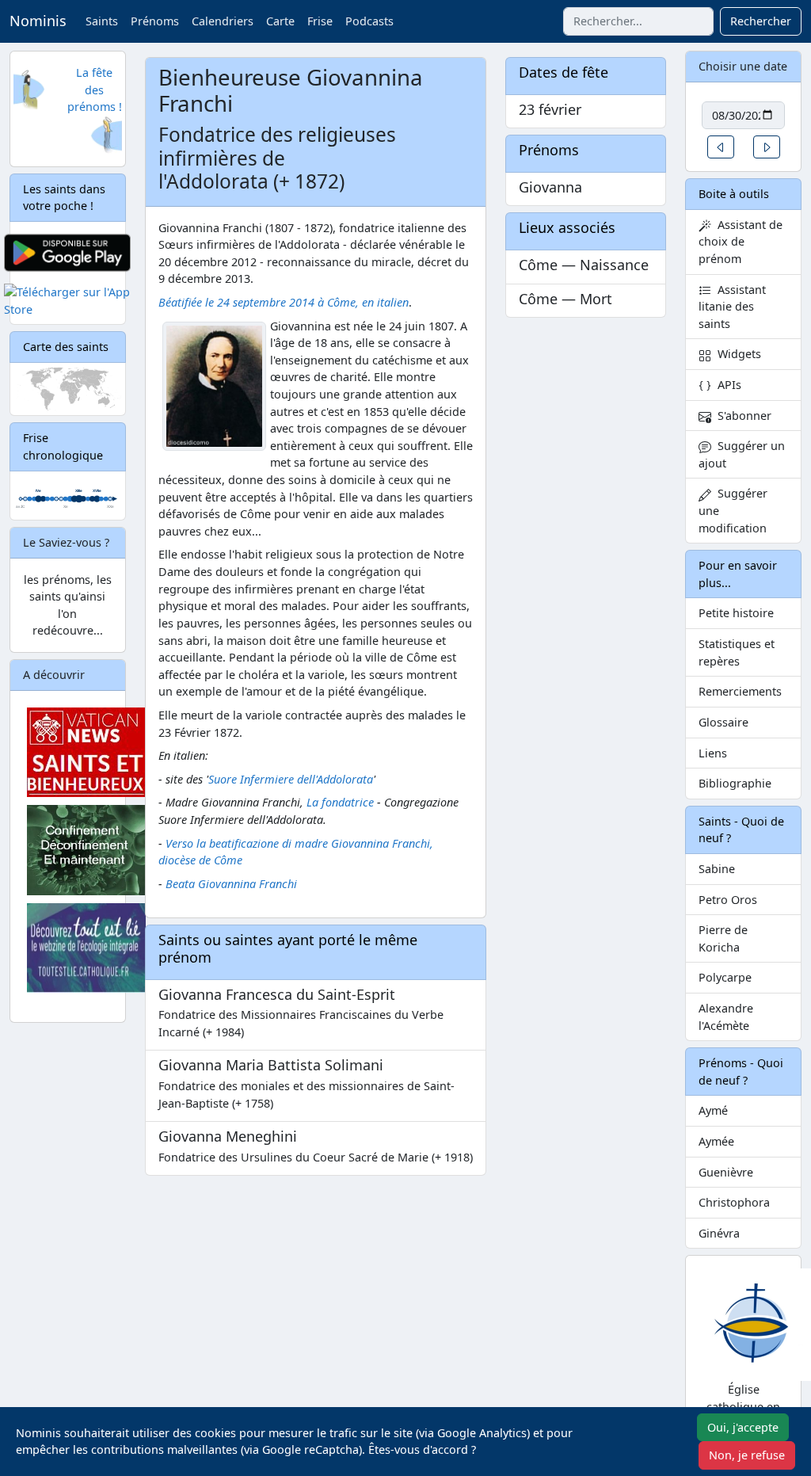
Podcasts (369, 21)
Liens (713, 753)
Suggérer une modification (733, 510)
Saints (102, 21)
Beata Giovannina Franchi (231, 883)
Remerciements (740, 691)
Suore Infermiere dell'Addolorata (290, 779)
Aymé (713, 1110)
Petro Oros (728, 899)
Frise (320, 21)
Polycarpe (725, 977)
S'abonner (741, 415)
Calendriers (222, 21)
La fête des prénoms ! (94, 89)
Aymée (716, 1141)
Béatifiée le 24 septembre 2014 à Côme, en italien (283, 302)
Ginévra (719, 1233)
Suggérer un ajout (742, 454)
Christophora (734, 1202)
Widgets (736, 353)
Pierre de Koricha (723, 938)
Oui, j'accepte (743, 1427)
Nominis (38, 20)
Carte (280, 21)
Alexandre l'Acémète (726, 1017)
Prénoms (155, 21)
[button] (720, 146)
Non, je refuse (747, 1455)
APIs (726, 384)
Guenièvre (726, 1172)
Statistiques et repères (737, 652)
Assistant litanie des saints (732, 306)
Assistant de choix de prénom (740, 241)
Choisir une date (743, 66)
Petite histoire (736, 612)
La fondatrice (340, 802)
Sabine (717, 868)
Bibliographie (735, 783)
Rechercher (760, 21)
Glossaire (723, 722)
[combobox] (638, 21)
